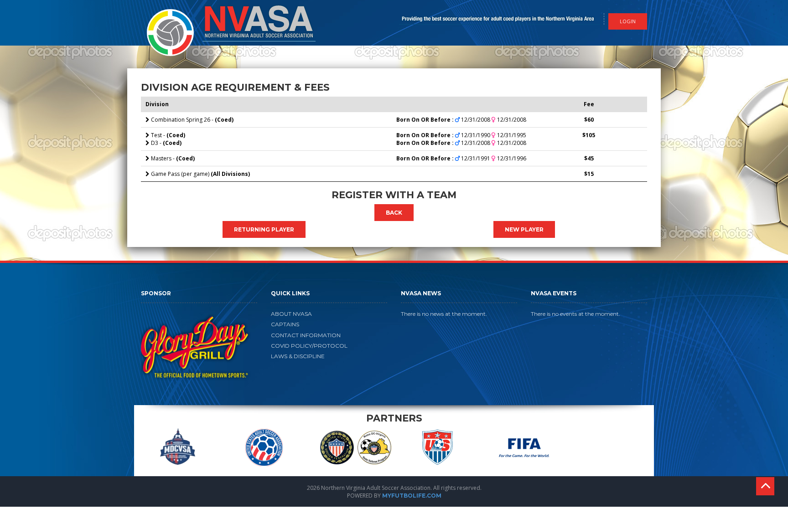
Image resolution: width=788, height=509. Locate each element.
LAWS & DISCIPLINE (298, 356)
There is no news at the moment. (444, 313)
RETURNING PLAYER (264, 229)
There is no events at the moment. (575, 313)
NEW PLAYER (524, 229)
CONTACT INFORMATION (306, 335)
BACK (394, 212)
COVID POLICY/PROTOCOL (309, 345)
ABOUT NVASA (291, 313)
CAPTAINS (285, 324)
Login (628, 21)
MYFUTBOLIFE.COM (411, 495)
